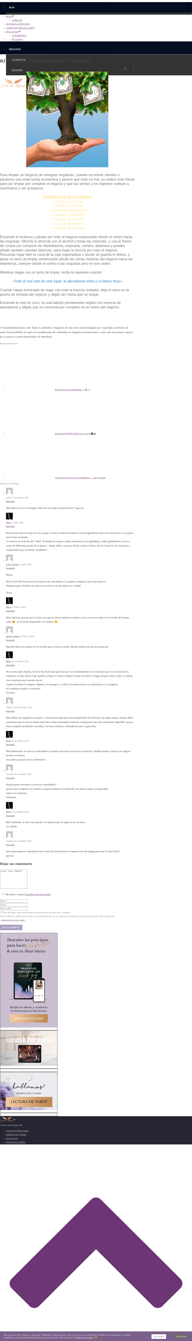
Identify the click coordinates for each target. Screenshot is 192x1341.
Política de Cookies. (84, 1337)
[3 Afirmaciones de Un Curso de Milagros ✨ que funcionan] (30, 478)
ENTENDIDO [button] (158, 1336)
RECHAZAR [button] (181, 1336)
